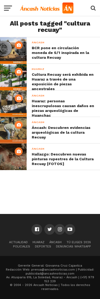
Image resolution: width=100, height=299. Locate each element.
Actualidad (18, 242)
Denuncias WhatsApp (73, 246)
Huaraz (39, 242)
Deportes (43, 246)
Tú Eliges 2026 (78, 242)
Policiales (21, 246)
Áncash (55, 242)
